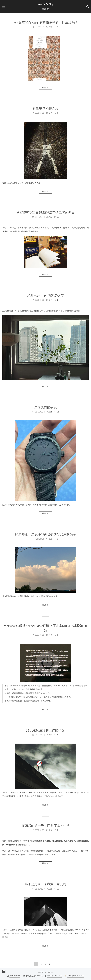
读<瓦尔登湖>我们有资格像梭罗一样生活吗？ (45, 22)
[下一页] (55, 964)
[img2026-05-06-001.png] (45, 58)
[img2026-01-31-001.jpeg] (45, 460)
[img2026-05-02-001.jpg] (45, 150)
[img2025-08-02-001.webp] (45, 911)
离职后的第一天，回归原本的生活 (46, 826)
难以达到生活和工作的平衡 (45, 730)
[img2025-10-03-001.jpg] (45, 570)
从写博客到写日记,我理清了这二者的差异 (45, 212)
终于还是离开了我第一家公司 (45, 884)
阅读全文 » (45, 88)
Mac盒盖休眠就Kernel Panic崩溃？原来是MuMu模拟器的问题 (46, 628)
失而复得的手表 (45, 407)
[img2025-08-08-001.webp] (45, 663)
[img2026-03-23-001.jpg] (45, 347)
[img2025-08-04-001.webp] (45, 766)
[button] (3, 6)
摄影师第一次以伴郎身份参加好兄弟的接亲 (45, 534)
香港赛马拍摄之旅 (45, 108)
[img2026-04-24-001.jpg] (45, 252)
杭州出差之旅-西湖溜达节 (45, 295)
